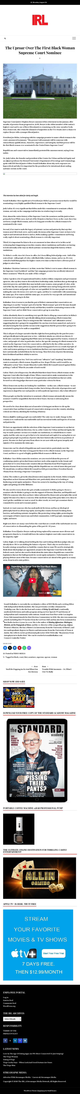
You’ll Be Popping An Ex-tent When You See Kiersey (22, 669)
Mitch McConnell (31, 469)
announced (13, 140)
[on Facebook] (5, 1040)
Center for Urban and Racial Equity (57, 158)
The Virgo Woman (10, 1057)
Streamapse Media (34, 1081)
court (21, 657)
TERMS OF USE (9, 1031)
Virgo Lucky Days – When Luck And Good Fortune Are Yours (27, 1062)
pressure (15, 124)
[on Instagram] (20, 1040)
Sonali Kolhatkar (10, 604)
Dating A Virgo (9, 1060)
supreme (40, 657)
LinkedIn (15, 638)
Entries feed (8, 1000)
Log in (5, 997)
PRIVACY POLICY (10, 1034)
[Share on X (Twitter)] (10, 648)
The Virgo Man (9, 1065)
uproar (47, 657)
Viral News (41, 1091)
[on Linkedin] (15, 1040)
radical (14, 367)
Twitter (23, 638)
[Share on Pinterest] (19, 648)
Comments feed (9, 1003)
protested (43, 150)
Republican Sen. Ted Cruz (22, 360)
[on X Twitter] (10, 1040)
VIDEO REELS (19, 653)
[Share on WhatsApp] (24, 648)
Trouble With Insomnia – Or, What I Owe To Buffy (56, 669)
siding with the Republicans (39, 466)
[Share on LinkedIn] (15, 648)
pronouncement (56, 201)
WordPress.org (9, 1006)
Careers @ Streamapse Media (44, 1077)
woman (54, 657)
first (26, 657)
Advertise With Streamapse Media (16, 1077)
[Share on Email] (29, 648)
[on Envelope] (25, 1040)
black (16, 657)
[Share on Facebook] (5, 648)
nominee (32, 657)
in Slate (33, 268)
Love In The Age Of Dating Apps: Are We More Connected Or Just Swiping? (33, 1054)
